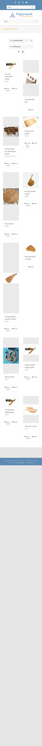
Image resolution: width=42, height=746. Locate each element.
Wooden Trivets (31, 426)
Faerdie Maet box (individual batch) (10, 151)
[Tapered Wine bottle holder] (31, 350)
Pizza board (9, 224)
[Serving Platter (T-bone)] (31, 248)
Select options (8, 89)
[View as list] (23, 52)
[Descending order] (32, 40)
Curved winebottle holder (9, 76)
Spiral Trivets (9, 377)
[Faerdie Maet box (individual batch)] (11, 131)
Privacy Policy (29, 463)
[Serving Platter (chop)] (31, 180)
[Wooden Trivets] (31, 409)
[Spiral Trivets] (11, 356)
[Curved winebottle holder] (11, 65)
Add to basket (8, 235)
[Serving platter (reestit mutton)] (11, 278)
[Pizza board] (11, 196)
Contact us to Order (28, 145)
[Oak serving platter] (31, 122)
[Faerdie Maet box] (31, 78)
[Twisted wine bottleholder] (11, 401)
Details (15, 88)
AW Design (21, 463)
